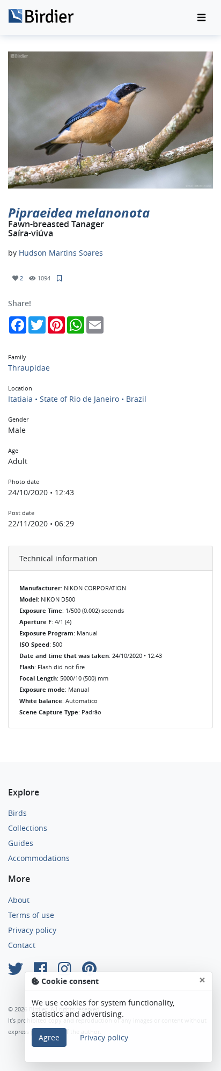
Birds (17, 813)
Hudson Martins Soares (61, 253)
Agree (49, 1037)
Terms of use (31, 915)
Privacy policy (32, 930)
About (19, 900)
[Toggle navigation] (201, 17)
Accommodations (39, 858)
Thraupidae (29, 368)
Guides (20, 843)
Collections (27, 828)
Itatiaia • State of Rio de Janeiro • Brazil (77, 399)
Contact (21, 945)
